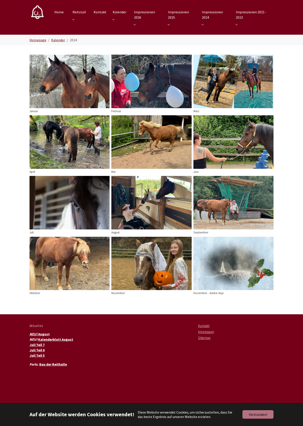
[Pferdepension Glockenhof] (37, 12)
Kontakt (203, 325)
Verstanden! (258, 414)
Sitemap (204, 337)
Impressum (206, 331)
